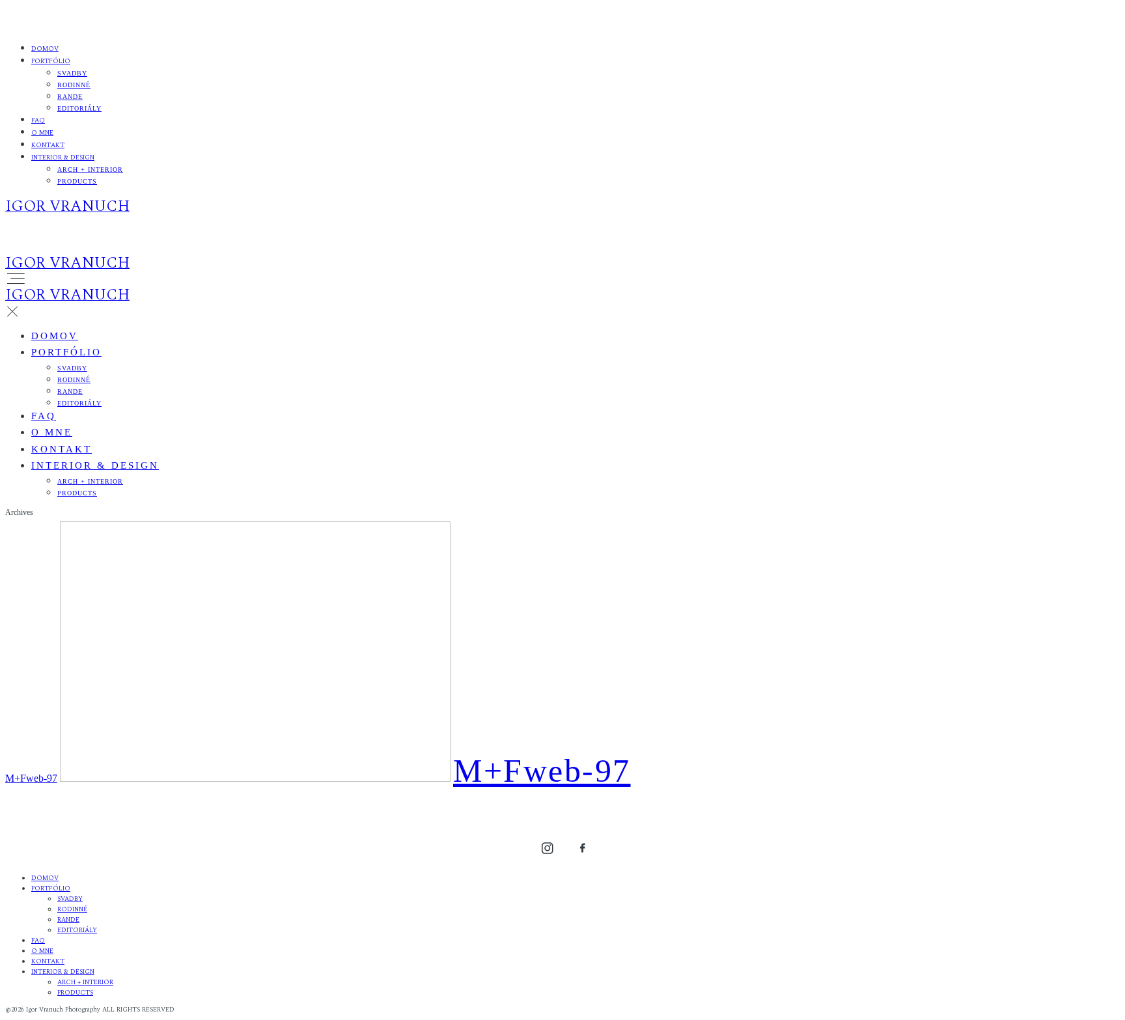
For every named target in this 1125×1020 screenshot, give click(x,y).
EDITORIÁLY (79, 108)
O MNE (42, 133)
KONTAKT (47, 145)
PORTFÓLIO (50, 61)
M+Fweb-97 (31, 778)
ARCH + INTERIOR (90, 169)
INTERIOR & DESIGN (62, 157)
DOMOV (45, 49)
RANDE (70, 96)
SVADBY (72, 73)
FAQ (38, 120)
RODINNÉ (73, 85)
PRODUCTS (77, 181)
